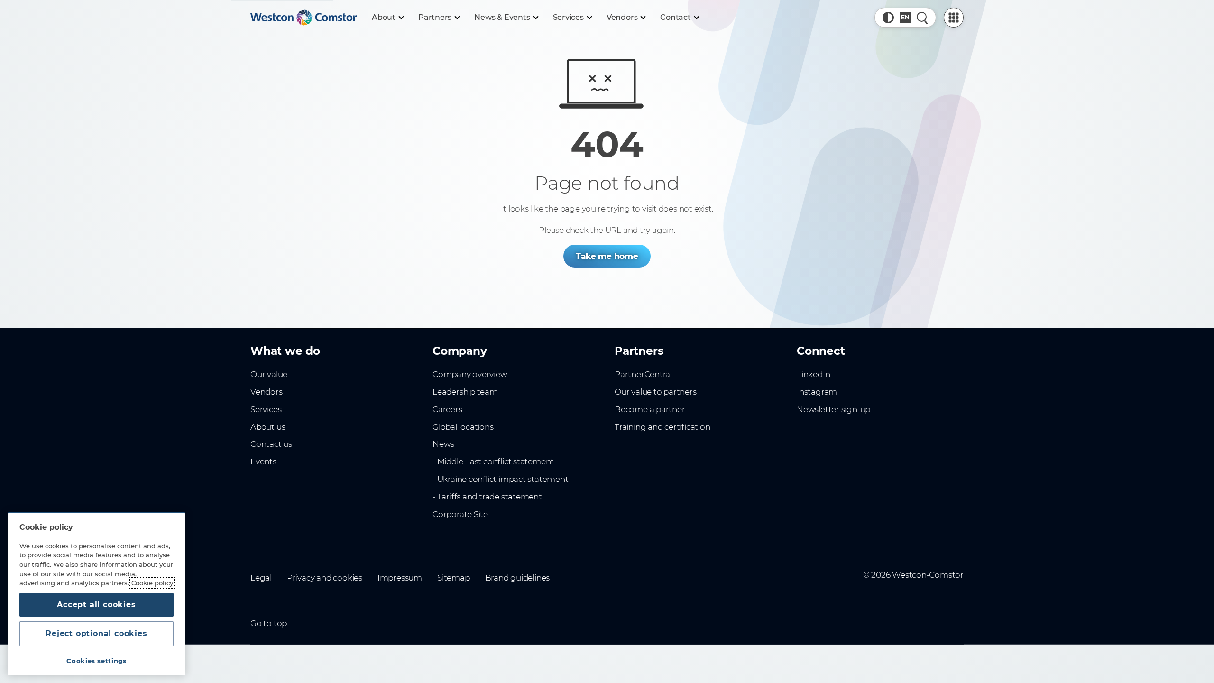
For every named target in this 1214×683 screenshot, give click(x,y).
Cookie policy (152, 583)
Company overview (469, 374)
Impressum (399, 577)
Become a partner (650, 409)
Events (263, 461)
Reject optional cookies (96, 633)
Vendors (266, 392)
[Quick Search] (922, 17)
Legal (261, 577)
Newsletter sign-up (833, 409)
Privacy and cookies (324, 577)
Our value (268, 374)
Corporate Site (460, 514)
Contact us (271, 444)
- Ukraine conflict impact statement (500, 479)
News (443, 444)
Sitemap (453, 577)
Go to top (268, 623)
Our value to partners (656, 392)
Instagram (817, 392)
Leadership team (465, 392)
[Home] (303, 17)
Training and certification (662, 427)
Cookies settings (96, 661)
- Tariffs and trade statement (487, 496)
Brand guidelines (517, 577)
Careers (447, 409)
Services (265, 409)
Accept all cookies (96, 604)
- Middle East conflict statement (493, 461)
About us (267, 427)
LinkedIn (813, 374)
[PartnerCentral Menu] (954, 18)
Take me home (607, 256)
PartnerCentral (643, 374)
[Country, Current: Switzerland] (905, 17)
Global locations (463, 427)
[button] (888, 17)
